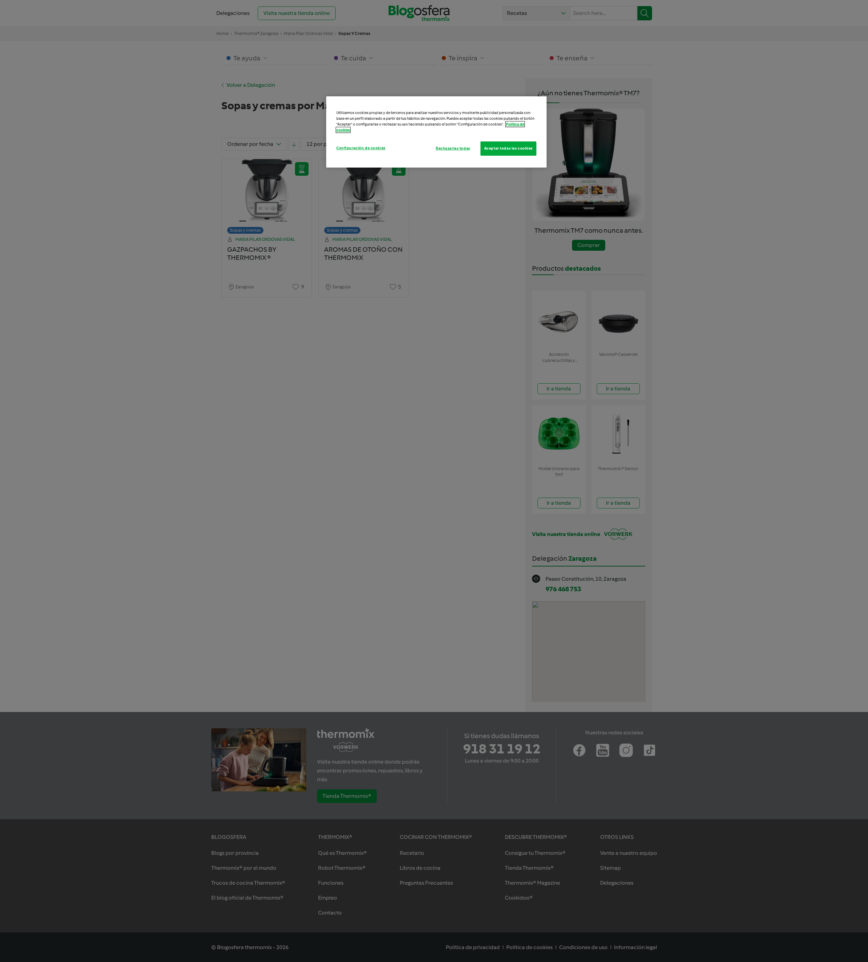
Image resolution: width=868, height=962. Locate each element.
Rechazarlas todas (453, 148)
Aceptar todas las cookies (508, 148)
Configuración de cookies (361, 148)
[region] (436, 132)
